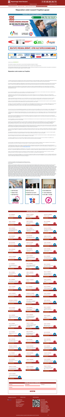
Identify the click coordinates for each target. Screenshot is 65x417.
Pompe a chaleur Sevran (44, 402)
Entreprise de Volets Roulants (45, 409)
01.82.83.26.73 (21, 405)
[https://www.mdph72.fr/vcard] (36, 403)
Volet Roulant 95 (43, 404)
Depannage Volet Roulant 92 (12, 397)
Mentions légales (22, 397)
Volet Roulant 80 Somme (44, 408)
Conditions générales (36, 397)
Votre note (42, 384)
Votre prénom (27, 384)
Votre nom (10, 384)
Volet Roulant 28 (43, 403)
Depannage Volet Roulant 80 (45, 407)
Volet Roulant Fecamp (44, 401)
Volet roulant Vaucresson (44, 406)
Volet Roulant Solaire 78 (44, 405)
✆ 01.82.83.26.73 (49, 2)
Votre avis (10, 387)
